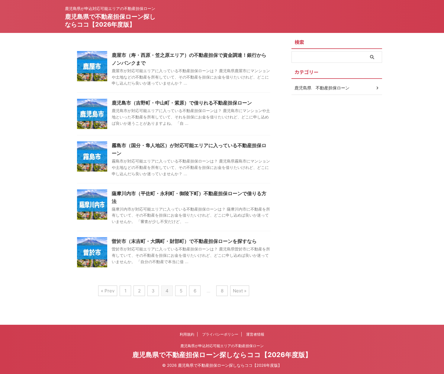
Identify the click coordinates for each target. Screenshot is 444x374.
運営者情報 (255, 334)
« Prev (107, 291)
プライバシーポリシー (220, 334)
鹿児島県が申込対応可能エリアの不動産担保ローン (222, 345)
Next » (239, 291)
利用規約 (187, 334)
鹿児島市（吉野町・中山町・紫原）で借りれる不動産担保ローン (182, 103)
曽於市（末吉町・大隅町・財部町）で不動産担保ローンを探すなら (184, 241)
